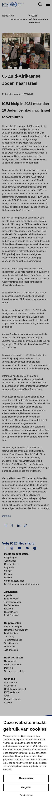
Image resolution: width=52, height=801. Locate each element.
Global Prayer (11, 612)
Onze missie (10, 686)
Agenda (8, 595)
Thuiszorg (9, 636)
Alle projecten (11, 650)
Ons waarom (10, 682)
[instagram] (12, 548)
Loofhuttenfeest (11, 605)
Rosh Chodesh (11, 615)
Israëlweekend (11, 599)
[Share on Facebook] (6, 525)
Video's (8, 571)
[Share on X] (12, 525)
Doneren (6, 516)
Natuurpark (9, 646)
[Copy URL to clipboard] (25, 525)
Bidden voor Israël (13, 664)
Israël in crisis (11, 633)
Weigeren (26, 787)
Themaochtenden (12, 602)
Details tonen (26, 795)
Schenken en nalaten (14, 671)
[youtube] (19, 548)
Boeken (8, 577)
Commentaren (11, 564)
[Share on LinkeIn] (19, 525)
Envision (8, 609)
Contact (8, 702)
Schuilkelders (11, 643)
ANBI (6, 696)
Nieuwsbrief (10, 661)
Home (5, 16)
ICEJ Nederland (12, 692)
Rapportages (10, 557)
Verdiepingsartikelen (14, 581)
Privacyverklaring (12, 699)
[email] (27, 548)
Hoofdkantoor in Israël (15, 689)
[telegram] (35, 548)
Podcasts (8, 574)
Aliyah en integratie (13, 626)
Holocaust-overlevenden (16, 630)
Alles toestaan (26, 778)
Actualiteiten (10, 561)
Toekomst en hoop (13, 640)
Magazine (9, 567)
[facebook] (5, 548)
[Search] (40, 4)
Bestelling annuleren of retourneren (21, 584)
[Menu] (48, 4)
